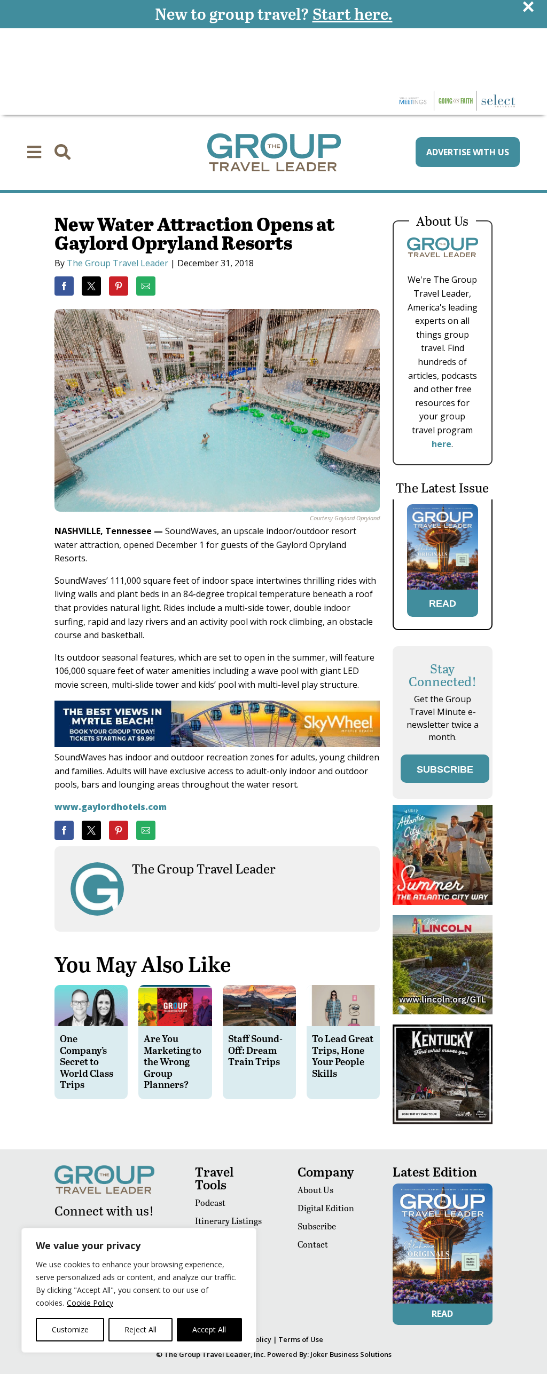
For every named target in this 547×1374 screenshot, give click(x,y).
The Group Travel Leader (117, 263)
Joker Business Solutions (351, 1354)
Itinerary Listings (228, 1220)
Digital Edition (326, 1207)
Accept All (209, 1329)
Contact (313, 1244)
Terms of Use (300, 1339)
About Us (315, 1189)
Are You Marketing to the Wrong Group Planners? (172, 1061)
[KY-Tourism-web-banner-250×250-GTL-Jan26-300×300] (442, 1121)
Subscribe (317, 1226)
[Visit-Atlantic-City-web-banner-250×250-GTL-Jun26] (442, 902)
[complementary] (138, 1290)
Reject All (140, 1329)
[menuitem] (34, 152)
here (441, 444)
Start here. (352, 13)
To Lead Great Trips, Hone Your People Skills (342, 1055)
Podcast (210, 1202)
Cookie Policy (90, 1303)
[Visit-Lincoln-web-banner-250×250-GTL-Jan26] (442, 1011)
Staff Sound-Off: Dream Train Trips (255, 1049)
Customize (70, 1329)
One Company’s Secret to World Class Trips (86, 1061)
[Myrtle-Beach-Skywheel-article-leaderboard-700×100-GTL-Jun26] (216, 744)
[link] (64, 286)
